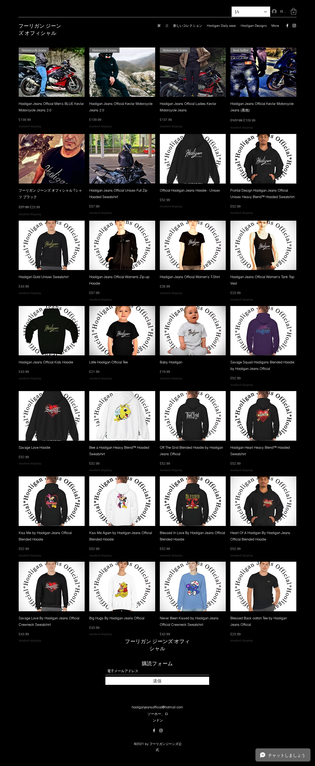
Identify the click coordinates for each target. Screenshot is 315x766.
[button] (293, 11)
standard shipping (30, 126)
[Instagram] (294, 25)
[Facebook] (287, 25)
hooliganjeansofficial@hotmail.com (157, 707)
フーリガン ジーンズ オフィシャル (39, 29)
